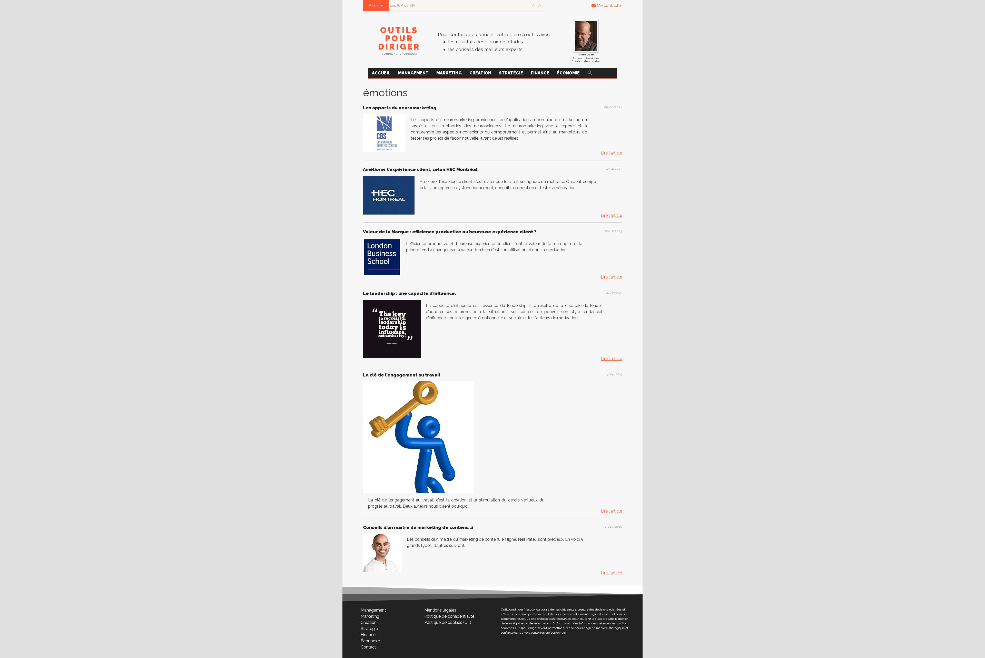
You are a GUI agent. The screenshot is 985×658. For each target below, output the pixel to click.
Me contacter (609, 5)
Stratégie (511, 73)
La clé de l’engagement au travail (401, 375)
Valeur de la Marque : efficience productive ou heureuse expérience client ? (449, 231)
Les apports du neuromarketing (399, 107)
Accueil (381, 73)
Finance (540, 73)
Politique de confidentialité (449, 616)
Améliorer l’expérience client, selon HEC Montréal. (421, 169)
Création (480, 73)
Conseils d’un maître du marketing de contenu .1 (418, 527)
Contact (368, 647)
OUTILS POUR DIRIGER (399, 38)
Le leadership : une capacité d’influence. (409, 293)
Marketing (449, 73)
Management (413, 73)
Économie (568, 73)
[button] (590, 73)
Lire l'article (611, 153)
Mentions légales (440, 610)
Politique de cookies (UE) (447, 622)
